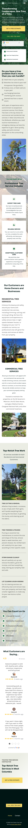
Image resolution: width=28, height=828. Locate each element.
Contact (17, 816)
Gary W (14, 712)
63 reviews (22, 659)
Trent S (14, 736)
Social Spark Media (16, 824)
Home (10, 816)
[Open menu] (24, 3)
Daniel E (14, 677)
